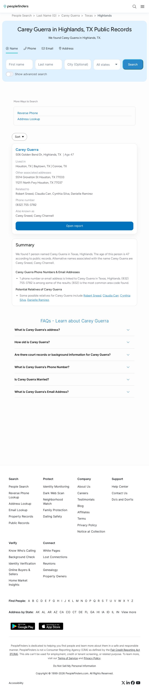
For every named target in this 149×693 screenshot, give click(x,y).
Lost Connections (55, 557)
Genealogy (50, 570)
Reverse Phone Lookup (19, 495)
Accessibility (16, 683)
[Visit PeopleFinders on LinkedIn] (128, 683)
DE (81, 612)
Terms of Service (68, 658)
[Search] (134, 6)
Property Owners (55, 576)
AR (49, 612)
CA (62, 612)
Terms (81, 519)
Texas (89, 15)
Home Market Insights (18, 583)
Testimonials (85, 499)
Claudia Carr (111, 295)
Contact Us (119, 493)
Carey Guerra (70, 15)
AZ (55, 612)
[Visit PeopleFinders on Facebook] (133, 683)
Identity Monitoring (56, 487)
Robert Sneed (92, 295)
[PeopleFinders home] (16, 6)
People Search (22, 15)
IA (103, 612)
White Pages (51, 551)
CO (68, 612)
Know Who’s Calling (22, 551)
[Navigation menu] (142, 6)
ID (108, 612)
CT (74, 612)
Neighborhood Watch (53, 501)
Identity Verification (22, 563)
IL (113, 612)
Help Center (120, 487)
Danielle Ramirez (38, 300)
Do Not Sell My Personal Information (74, 665)
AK (38, 612)
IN (117, 612)
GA (92, 612)
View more (128, 612)
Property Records (21, 516)
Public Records (19, 523)
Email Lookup (18, 510)
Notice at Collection (91, 531)
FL (86, 612)
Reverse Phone (27, 113)
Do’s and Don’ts (122, 499)
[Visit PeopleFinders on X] (123, 683)
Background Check (22, 557)
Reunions (49, 563)
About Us (83, 487)
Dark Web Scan (53, 493)
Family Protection (55, 510)
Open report (74, 226)
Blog (80, 506)
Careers (82, 493)
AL (43, 612)
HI (98, 612)
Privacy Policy (87, 525)
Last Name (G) (47, 15)
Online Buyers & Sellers (19, 572)
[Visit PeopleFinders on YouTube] (138, 683)
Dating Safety (52, 516)
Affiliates (83, 512)
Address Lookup (28, 119)
